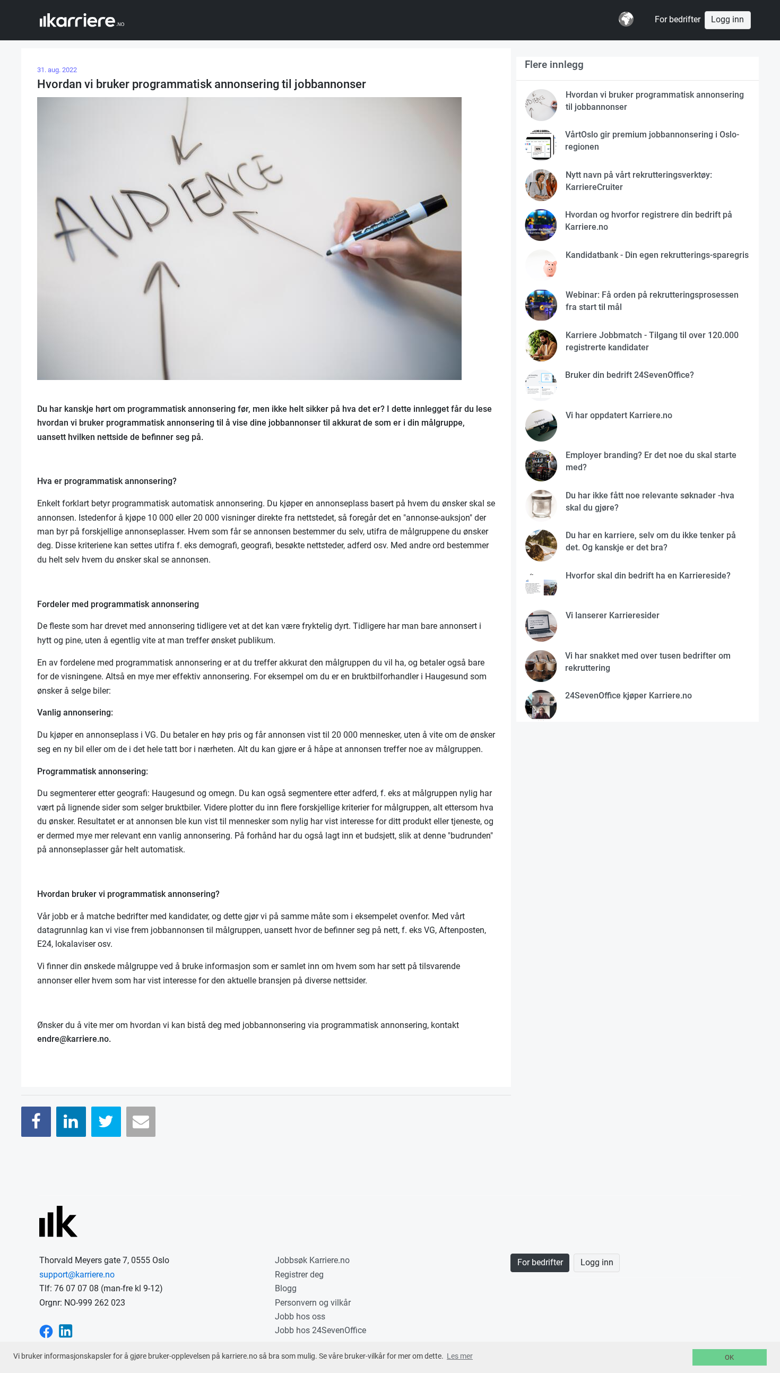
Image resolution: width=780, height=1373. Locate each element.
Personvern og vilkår (313, 1303)
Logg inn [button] (727, 19)
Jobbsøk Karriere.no (312, 1260)
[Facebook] (36, 1122)
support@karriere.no (77, 1275)
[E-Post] (141, 1122)
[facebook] (46, 1330)
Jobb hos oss (300, 1316)
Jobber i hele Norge (92, 20)
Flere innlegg (554, 64)
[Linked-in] (66, 1330)
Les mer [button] (460, 1356)
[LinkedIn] (71, 1122)
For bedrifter (677, 19)
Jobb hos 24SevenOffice (320, 1330)
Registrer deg (299, 1275)
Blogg (286, 1288)
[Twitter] (106, 1122)
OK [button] (729, 1357)
